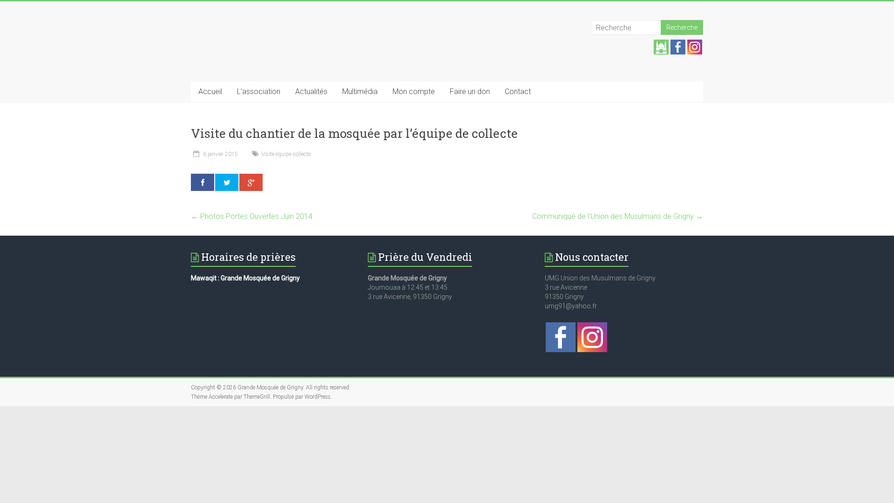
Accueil (210, 91)
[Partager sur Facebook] (202, 182)
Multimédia (360, 91)
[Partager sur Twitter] (226, 182)
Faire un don (470, 91)
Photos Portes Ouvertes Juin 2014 (251, 216)
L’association (258, 91)
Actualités (311, 91)
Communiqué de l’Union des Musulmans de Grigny (617, 216)
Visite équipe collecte (286, 154)
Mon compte (414, 91)
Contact (518, 91)
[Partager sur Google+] (251, 182)
